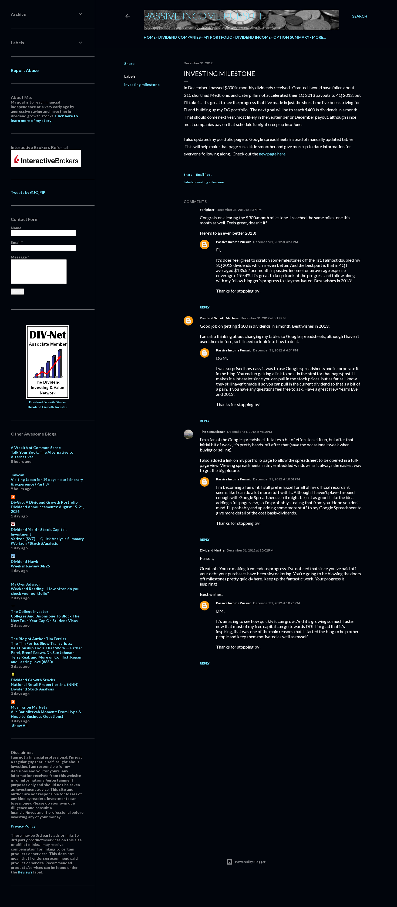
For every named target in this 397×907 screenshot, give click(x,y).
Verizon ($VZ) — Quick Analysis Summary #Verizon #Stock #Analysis (47, 541)
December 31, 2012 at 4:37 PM (239, 210)
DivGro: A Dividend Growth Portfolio (44, 502)
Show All (20, 725)
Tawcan (17, 475)
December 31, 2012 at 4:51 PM (275, 242)
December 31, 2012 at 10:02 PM (250, 550)
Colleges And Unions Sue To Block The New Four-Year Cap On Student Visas (45, 618)
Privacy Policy (23, 826)
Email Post (204, 174)
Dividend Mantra (212, 550)
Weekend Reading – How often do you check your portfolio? (45, 591)
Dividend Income (253, 37)
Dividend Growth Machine (219, 318)
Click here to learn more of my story (44, 118)
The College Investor (29, 611)
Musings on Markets (29, 707)
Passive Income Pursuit (203, 16)
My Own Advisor (25, 584)
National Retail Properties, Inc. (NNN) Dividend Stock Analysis (45, 686)
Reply (205, 307)
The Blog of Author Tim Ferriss (38, 638)
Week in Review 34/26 (30, 566)
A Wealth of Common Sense (36, 447)
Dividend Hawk (24, 561)
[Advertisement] (273, 794)
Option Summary (291, 37)
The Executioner (212, 432)
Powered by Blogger (250, 862)
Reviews (25, 872)
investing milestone (142, 84)
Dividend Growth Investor (47, 407)
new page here (272, 153)
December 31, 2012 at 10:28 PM (276, 603)
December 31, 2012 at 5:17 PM (263, 318)
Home (150, 37)
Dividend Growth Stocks (47, 402)
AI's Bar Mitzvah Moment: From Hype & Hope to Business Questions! (46, 714)
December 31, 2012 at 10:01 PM (276, 479)
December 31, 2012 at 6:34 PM (275, 350)
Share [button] (129, 63)
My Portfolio (218, 37)
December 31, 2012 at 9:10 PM (249, 432)
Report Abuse (25, 70)
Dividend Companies (179, 37)
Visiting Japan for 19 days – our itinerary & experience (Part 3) (47, 481)
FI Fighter (207, 210)
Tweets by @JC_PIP (28, 192)
